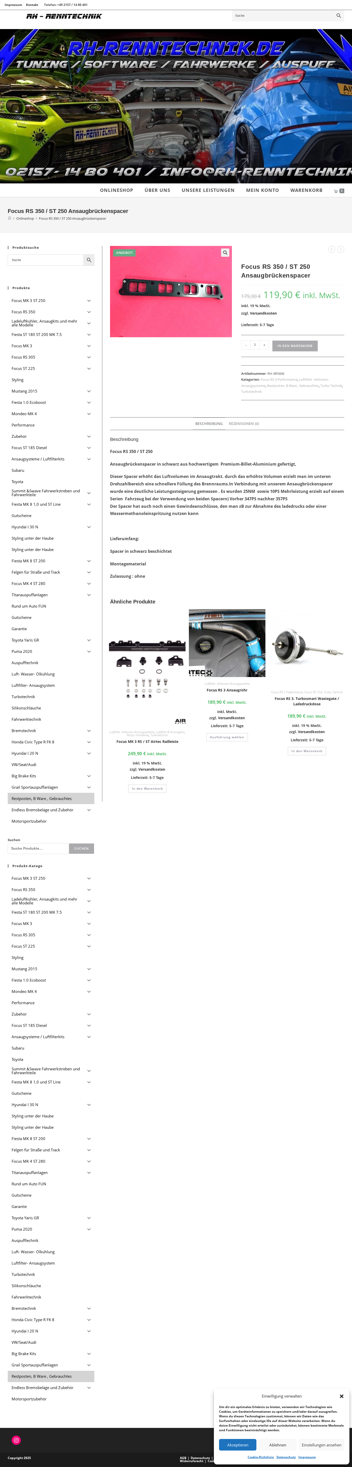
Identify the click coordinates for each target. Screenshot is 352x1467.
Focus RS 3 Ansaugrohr (227, 690)
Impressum (307, 1457)
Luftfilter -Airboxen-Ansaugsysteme (131, 732)
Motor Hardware (138, 735)
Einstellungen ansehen (321, 1444)
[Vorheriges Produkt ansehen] (331, 249)
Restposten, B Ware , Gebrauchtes (293, 385)
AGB (183, 1458)
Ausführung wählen (227, 737)
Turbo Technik (331, 385)
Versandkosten (263, 313)
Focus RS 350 (313, 692)
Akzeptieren (237, 1444)
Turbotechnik (251, 391)
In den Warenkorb (295, 346)
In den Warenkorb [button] (147, 788)
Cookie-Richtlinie (261, 1457)
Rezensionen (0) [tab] (244, 423)
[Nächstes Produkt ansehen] (340, 249)
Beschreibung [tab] (209, 423)
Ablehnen (277, 1444)
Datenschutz (286, 1457)
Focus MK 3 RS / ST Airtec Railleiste (147, 741)
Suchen (14, 840)
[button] (341, 1396)
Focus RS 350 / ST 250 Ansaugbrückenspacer (72, 218)
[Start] (9, 218)
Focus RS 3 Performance (279, 379)
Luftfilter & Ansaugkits (170, 732)
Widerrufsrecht (191, 1461)
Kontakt (32, 5)
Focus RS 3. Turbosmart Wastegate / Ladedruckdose (307, 701)
